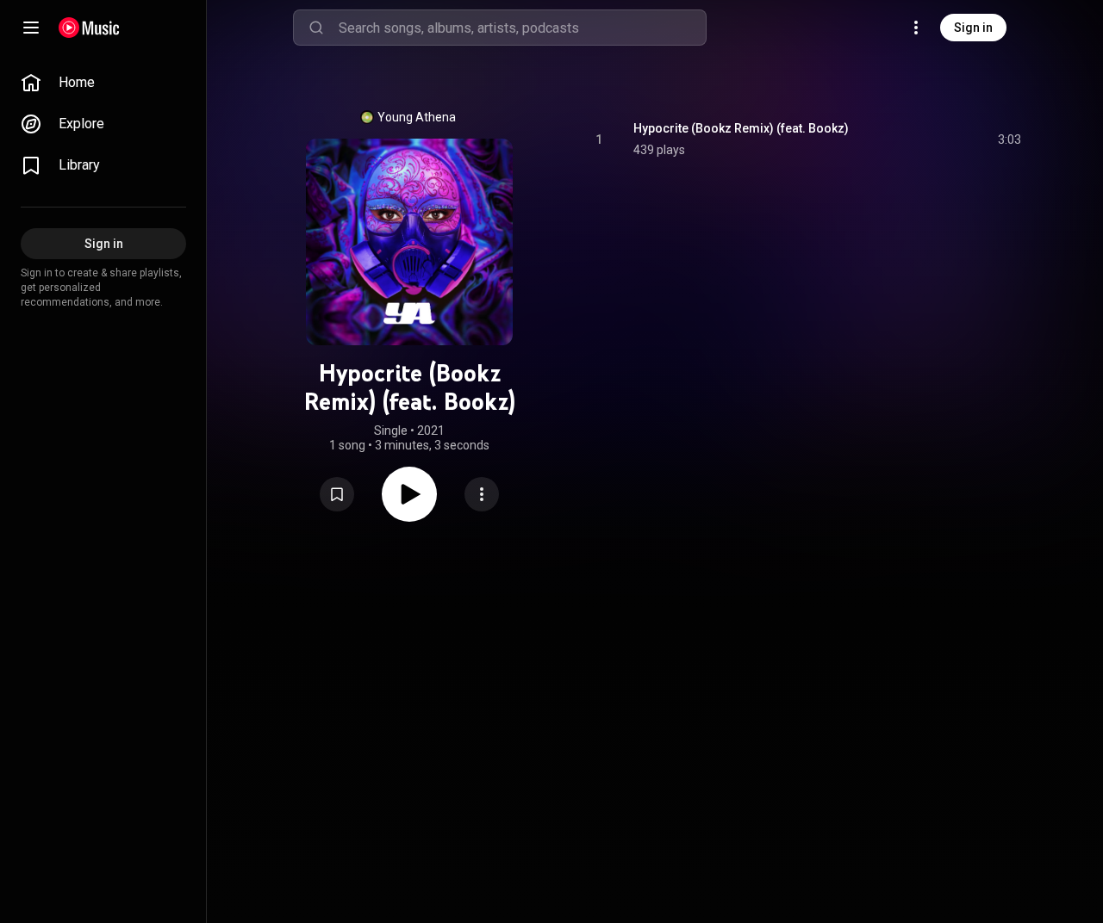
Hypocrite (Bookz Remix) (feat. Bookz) (741, 128)
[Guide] (31, 27)
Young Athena (416, 117)
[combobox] (522, 27)
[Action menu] (481, 494)
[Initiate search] (316, 27)
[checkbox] (1009, 139)
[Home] (89, 27)
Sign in (973, 27)
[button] (337, 494)
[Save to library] (337, 494)
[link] (103, 82)
